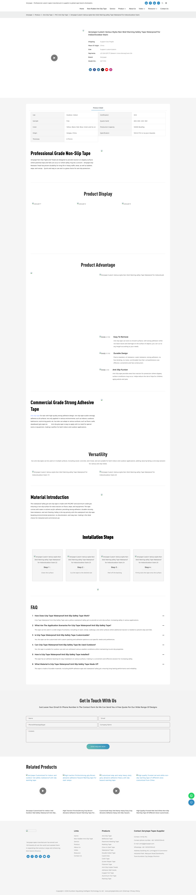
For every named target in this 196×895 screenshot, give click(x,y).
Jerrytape (29, 15)
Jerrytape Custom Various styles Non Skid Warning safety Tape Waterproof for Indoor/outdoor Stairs (104, 15)
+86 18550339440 (148, 847)
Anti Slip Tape (48, 15)
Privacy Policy (135, 891)
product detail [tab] (98, 108)
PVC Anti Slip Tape (61, 15)
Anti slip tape (35, 416)
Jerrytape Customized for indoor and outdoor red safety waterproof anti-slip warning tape (41, 812)
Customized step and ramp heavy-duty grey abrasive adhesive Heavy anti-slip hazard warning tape (116, 812)
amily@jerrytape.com (146, 844)
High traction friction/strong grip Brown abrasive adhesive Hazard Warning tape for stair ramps (78, 812)
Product (37, 15)
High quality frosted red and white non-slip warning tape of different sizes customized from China (152, 812)
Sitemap (126, 891)
